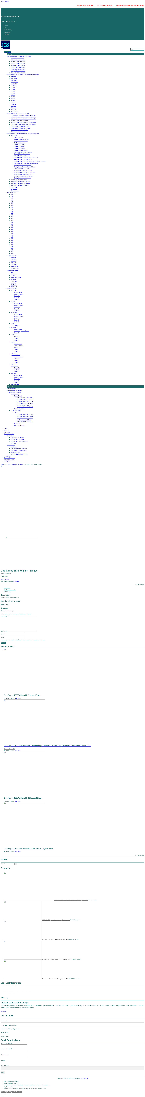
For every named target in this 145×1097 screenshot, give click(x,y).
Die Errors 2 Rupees (19, 148)
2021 (12, 248)
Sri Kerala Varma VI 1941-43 (25, 403)
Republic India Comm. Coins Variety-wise (18, 113)
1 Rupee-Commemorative (18, 67)
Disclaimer (3, 1011)
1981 (12, 200)
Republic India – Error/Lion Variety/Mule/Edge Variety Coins (23, 133)
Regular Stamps (15, 394)
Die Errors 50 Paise (19, 144)
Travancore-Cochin (19, 425)
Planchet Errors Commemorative (23, 152)
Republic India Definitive (17, 439)
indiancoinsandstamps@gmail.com (12, 993)
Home (5, 428)
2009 (12, 226)
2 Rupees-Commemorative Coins (20, 126)
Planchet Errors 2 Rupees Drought (23, 159)
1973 (12, 196)
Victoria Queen (18, 292)
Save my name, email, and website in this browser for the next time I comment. (23, 640)
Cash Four (13, 261)
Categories (8, 52)
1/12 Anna (13, 274)
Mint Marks (7, 432)
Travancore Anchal (19, 409)
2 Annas (13, 342)
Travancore (17, 423)
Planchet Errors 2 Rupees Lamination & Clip (26, 157)
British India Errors (19, 137)
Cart (5, 27)
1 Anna (13, 334)
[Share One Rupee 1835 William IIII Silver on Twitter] (4, 584)
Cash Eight (13, 264)
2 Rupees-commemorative (18, 69)
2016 (12, 239)
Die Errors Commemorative (21, 139)
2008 (12, 224)
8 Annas (13, 364)
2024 (12, 253)
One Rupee (14, 286)
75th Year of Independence (18, 132)
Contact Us (7, 461)
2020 (12, 246)
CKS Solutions (84, 1078)
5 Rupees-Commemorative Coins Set (21, 128)
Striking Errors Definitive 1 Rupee (23, 170)
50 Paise (13, 100)
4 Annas (13, 353)
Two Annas (14, 281)
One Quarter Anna (16, 277)
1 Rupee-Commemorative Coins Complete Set (23, 124)
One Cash (13, 257)
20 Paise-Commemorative (18, 61)
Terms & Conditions (9, 458)
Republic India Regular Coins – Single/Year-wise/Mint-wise (23, 74)
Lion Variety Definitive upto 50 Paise (20, 181)
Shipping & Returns (9, 460)
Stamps (10, 386)
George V (16, 298)
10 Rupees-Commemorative (18, 73)
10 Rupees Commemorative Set (19, 130)
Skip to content (5, 1)
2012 (12, 231)
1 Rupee (13, 102)
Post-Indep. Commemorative (19, 450)
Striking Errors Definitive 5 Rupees (23, 176)
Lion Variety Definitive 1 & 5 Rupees (20, 183)
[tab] (74, 588)
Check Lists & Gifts (9, 434)
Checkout (6, 34)
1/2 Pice (13, 275)
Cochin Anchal (18, 396)
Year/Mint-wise (15, 384)
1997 (12, 207)
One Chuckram (15, 266)
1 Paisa (13, 87)
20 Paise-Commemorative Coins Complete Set (23, 119)
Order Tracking (8, 30)
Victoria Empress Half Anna (21, 331)
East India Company (12, 270)
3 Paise (13, 91)
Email (3, 637)
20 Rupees (13, 109)
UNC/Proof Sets (11, 192)
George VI (16, 299)
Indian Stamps (11, 445)
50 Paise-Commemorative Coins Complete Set (23, 122)
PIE (12, 272)
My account (7, 32)
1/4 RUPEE (14, 84)
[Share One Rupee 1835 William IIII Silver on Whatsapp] (10, 584)
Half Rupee (14, 285)
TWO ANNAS (14, 82)
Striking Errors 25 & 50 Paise (22, 168)
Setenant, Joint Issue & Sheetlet (19, 454)
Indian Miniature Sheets (13, 388)
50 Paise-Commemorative (18, 65)
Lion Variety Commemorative (19, 179)
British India (14, 447)
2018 (12, 242)
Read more (18, 698)
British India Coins (12, 288)
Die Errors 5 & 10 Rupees (21, 150)
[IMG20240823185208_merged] (72, 500)
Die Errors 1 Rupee (19, 146)
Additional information (10, 590)
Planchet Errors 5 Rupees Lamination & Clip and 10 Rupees (30, 161)
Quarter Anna (14, 312)
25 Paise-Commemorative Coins (19, 120)
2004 (12, 216)
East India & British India (17, 437)
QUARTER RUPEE (15, 355)
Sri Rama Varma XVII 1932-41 (25, 401)
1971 (12, 194)
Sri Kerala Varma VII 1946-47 (25, 407)
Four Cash (13, 259)
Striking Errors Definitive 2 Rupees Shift (24, 172)
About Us (6, 430)
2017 (12, 240)
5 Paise (13, 93)
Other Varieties (15, 191)
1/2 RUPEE (14, 85)
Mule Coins (14, 187)
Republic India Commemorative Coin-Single (19, 56)
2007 (12, 222)
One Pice (13, 76)
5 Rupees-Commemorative (18, 71)
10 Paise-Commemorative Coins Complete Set (23, 117)
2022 (12, 250)
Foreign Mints (14, 111)
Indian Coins (10, 436)
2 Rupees (13, 104)
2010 (12, 227)
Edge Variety (14, 189)
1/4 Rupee (13, 283)
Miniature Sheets (15, 452)
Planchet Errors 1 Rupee (20, 156)
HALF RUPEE (14, 366)
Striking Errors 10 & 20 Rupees (22, 178)
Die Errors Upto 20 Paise (21, 141)
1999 (12, 209)
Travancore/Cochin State (14, 392)
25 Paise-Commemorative (18, 63)
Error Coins (14, 135)
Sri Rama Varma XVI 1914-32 (25, 399)
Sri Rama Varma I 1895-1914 (25, 397)
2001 (12, 211)
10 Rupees (13, 108)
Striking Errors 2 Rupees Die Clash (23, 174)
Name (3, 634)
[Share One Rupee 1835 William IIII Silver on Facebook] (2, 584)
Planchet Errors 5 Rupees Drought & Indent (26, 163)
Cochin (16, 412)
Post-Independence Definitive (19, 448)
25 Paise (13, 98)
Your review (4, 631)
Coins (9, 54)
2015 (12, 237)
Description (7, 588)
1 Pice (12, 323)
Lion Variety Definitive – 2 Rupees (20, 185)
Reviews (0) (7, 591)
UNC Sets (13, 443)
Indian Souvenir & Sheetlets (14, 390)
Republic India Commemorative (19, 441)
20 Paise (13, 97)
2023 (12, 251)
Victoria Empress (18, 294)
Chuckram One (15, 268)
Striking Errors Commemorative (22, 165)
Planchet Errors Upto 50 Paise (22, 154)
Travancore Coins (12, 255)
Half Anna (13, 279)
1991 (12, 203)
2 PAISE (13, 89)
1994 (12, 205)
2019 (12, 244)
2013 (12, 233)
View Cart (3, 1091)
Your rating (4, 616)
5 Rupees (13, 106)
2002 (12, 213)
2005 (12, 218)
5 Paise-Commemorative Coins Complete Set (23, 115)
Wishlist (6, 25)
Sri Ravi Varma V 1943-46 (24, 405)
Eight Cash (13, 262)
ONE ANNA (14, 80)
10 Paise (13, 95)
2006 (12, 220)
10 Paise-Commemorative (18, 60)
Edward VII (17, 296)
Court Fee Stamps (16, 410)
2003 (12, 215)
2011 (12, 229)
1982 (12, 202)
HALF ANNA (14, 78)
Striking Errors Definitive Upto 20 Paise (24, 167)
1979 (12, 198)
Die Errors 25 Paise (19, 143)
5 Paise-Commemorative (17, 58)
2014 (12, 235)
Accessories (7, 456)
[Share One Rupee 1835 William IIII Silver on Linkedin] (7, 584)
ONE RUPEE (14, 373)
